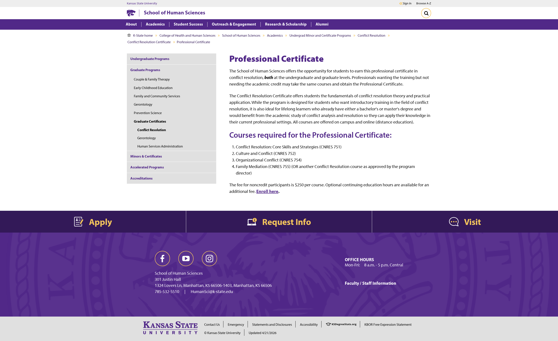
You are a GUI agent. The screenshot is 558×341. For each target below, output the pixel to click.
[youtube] (186, 258)
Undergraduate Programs (149, 59)
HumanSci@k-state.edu (212, 291)
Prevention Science (148, 113)
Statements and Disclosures (272, 324)
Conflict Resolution (371, 35)
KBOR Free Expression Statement (388, 324)
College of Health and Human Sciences (187, 35)
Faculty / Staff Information (370, 283)
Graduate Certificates (150, 121)
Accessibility (309, 324)
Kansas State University (142, 3)
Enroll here (267, 191)
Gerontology (143, 104)
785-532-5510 (167, 291)
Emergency (236, 324)
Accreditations (141, 178)
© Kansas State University (222, 333)
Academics (275, 35)
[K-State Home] (131, 13)
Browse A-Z (423, 3)
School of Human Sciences (174, 12)
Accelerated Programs (147, 167)
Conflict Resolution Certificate (149, 42)
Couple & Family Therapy (152, 79)
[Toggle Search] (426, 13)
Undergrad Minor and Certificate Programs (320, 35)
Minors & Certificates (146, 156)
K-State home (143, 35)
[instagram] (209, 258)
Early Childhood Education (153, 88)
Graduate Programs (145, 70)
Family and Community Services (157, 96)
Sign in (407, 3)
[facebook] (162, 258)
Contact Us (212, 324)
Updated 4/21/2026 (262, 333)
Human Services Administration (160, 146)
